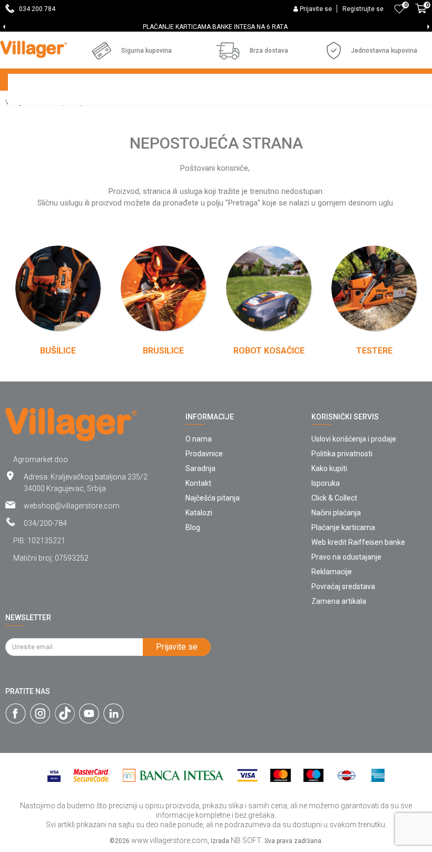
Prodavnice (204, 453)
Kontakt (198, 483)
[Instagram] (40, 713)
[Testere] (374, 288)
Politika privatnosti (341, 453)
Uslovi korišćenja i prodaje (353, 439)
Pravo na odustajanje (346, 557)
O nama (198, 439)
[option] (216, 27)
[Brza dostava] (228, 51)
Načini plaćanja (336, 512)
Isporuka (325, 483)
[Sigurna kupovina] (101, 51)
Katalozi (198, 512)
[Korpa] (421, 14)
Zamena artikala (338, 601)
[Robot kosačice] (268, 288)
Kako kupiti (329, 468)
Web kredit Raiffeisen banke (358, 542)
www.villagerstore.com (169, 840)
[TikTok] (65, 713)
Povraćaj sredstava (343, 586)
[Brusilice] (163, 288)
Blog (192, 527)
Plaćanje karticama (343, 527)
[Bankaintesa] (173, 775)
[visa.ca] (54, 775)
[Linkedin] (113, 713)
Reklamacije (331, 571)
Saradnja (200, 468)
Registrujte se (363, 9)
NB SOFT (246, 840)
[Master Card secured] (91, 775)
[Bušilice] (58, 288)
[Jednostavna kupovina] (334, 51)
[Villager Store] (33, 49)
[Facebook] (15, 713)
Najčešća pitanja (212, 498)
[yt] (89, 713)
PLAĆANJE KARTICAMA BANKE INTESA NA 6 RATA (215, 27)
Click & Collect (334, 498)
